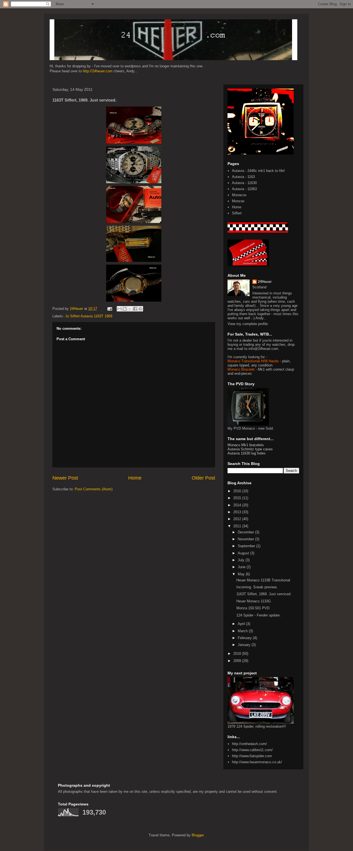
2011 (237, 526)
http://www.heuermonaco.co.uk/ (257, 762)
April (242, 624)
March (243, 631)
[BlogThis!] (124, 309)
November (246, 539)
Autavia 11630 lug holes (247, 453)
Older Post (203, 478)
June (242, 567)
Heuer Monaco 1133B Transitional (263, 580)
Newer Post (65, 478)
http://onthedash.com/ (249, 744)
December (246, 532)
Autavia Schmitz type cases (250, 449)
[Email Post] (109, 309)
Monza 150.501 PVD (252, 608)
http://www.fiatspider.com (252, 756)
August (244, 553)
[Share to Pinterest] (140, 309)
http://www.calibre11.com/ (252, 750)
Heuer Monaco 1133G (253, 601)
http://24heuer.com (98, 71)
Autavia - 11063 (244, 189)
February (245, 638)
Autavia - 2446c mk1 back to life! (258, 171)
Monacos (239, 195)
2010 (237, 653)
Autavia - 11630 (244, 183)
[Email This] (119, 309)
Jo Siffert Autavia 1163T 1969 (88, 316)
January (245, 645)
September (247, 546)
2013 (237, 512)
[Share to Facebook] (135, 309)
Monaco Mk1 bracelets (246, 445)
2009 (237, 661)
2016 (237, 491)
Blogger (198, 835)
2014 (237, 505)
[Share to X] (130, 309)
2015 (237, 498)
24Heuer (265, 282)
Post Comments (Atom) (94, 489)
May (242, 574)
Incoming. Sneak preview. (256, 587)
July (241, 560)
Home (134, 478)
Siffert (237, 213)
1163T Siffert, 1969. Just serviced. (264, 594)
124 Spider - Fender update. (258, 615)
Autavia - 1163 (243, 177)
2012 (237, 519)
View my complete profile (248, 324)
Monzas (238, 201)
